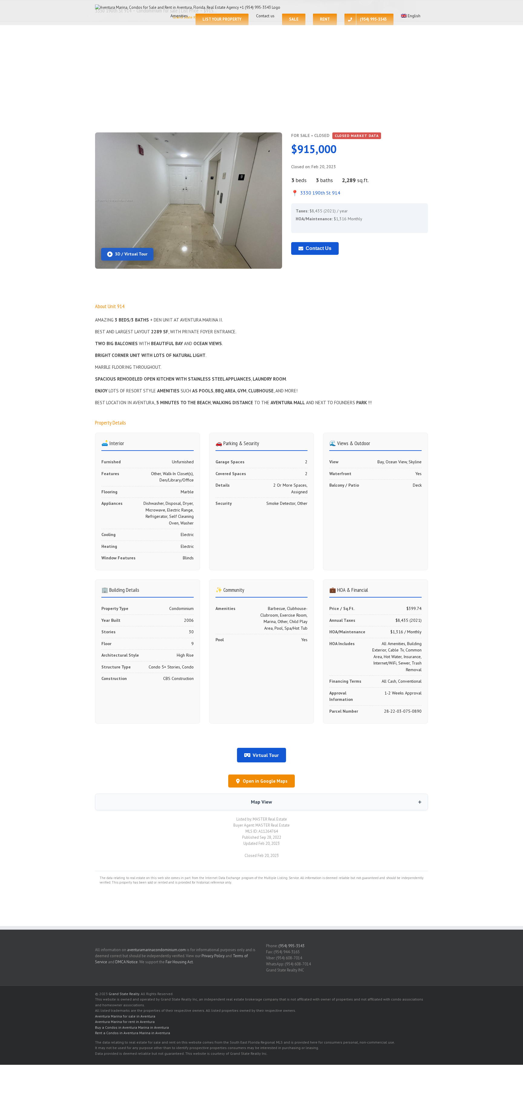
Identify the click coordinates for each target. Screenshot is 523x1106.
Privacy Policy (213, 955)
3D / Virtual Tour (131, 254)
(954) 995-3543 (291, 945)
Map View (261, 802)
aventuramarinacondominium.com (156, 949)
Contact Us (318, 248)
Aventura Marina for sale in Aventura (125, 1016)
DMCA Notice (126, 961)
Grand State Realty (124, 993)
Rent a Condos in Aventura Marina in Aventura (132, 1033)
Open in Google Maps (265, 781)
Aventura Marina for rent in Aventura (125, 1021)
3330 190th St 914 (315, 193)
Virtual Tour (266, 755)
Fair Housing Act (179, 961)
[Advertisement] (261, 84)
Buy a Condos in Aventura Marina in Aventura (132, 1027)
